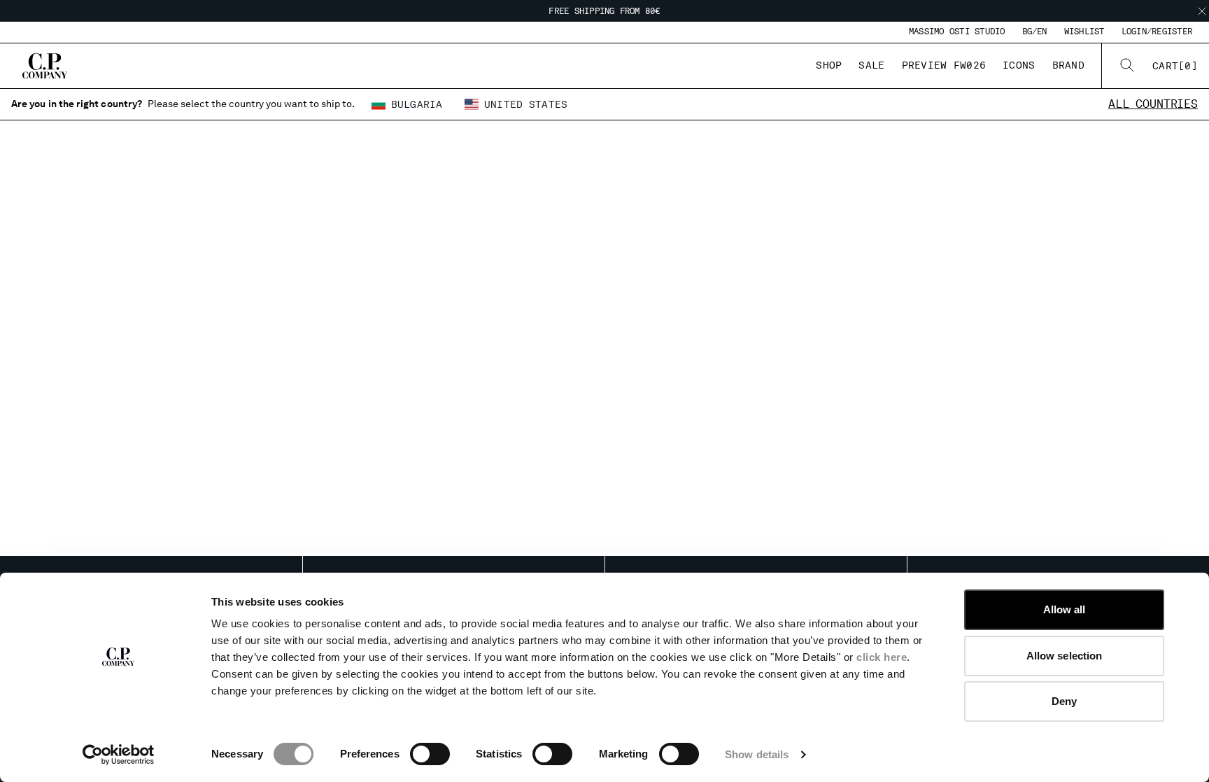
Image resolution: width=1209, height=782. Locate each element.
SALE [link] (871, 65)
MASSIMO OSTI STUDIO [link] (957, 31)
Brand (1068, 65)
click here (881, 657)
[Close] (1202, 11)
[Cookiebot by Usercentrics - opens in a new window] (118, 754)
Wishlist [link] (1084, 31)
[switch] (430, 754)
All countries (1153, 104)
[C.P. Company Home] (44, 65)
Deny (1064, 701)
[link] (1175, 66)
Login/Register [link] (1157, 31)
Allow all (1064, 609)
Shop (829, 65)
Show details (757, 754)
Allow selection (1064, 656)
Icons (1019, 65)
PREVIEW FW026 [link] (944, 65)
